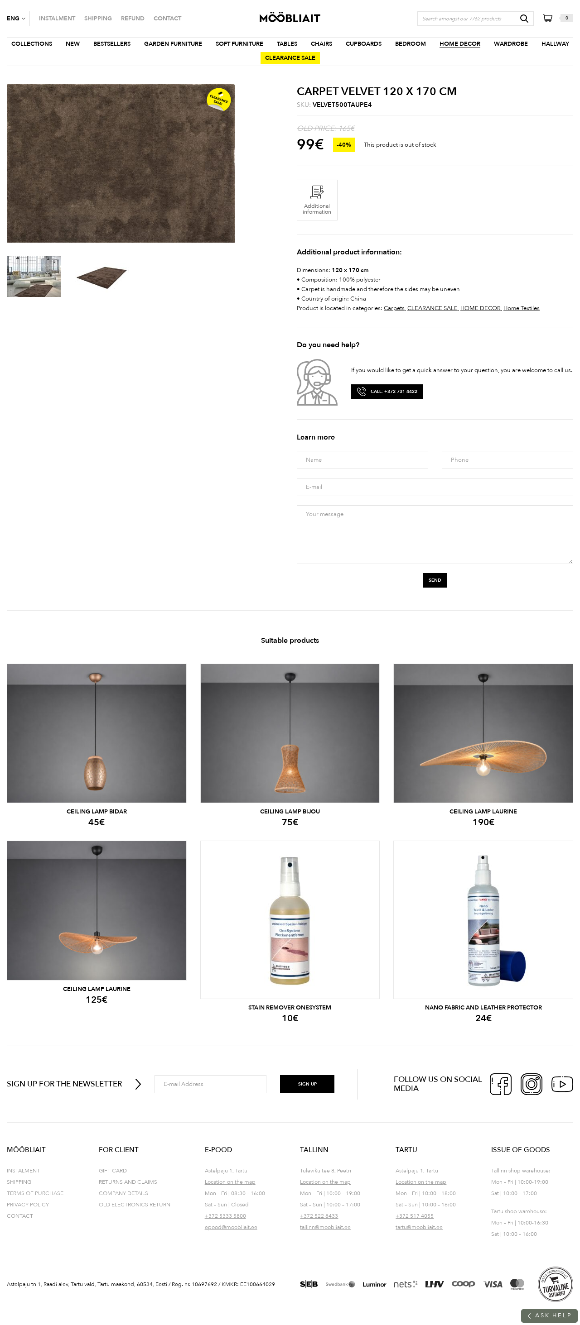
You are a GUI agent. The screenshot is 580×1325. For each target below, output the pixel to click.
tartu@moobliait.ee (419, 1227)
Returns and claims (128, 1182)
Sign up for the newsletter (64, 1084)
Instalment (23, 1170)
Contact (20, 1216)
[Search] (524, 18)
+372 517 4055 (415, 1216)
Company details (123, 1193)
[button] (18, 18)
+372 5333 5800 (225, 1216)
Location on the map (230, 1182)
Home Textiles (521, 308)
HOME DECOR (480, 308)
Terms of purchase (35, 1193)
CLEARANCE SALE (432, 308)
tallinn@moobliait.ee (325, 1227)
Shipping (19, 1182)
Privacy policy (28, 1204)
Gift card (113, 1170)
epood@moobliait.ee (231, 1227)
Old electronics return (134, 1204)
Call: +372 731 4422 (394, 391)
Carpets (394, 308)
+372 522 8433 (319, 1216)
